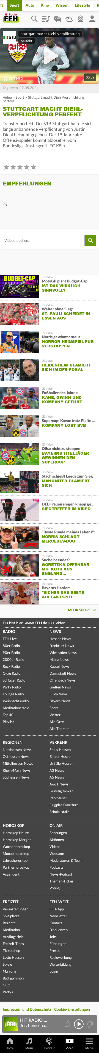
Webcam (80, 17)
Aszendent (11, 874)
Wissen (62, 5)
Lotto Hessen (13, 958)
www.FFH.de (36, 623)
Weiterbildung (61, 964)
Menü (89, 1048)
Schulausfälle (60, 812)
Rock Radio (11, 667)
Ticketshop (11, 951)
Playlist (46, 17)
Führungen (58, 944)
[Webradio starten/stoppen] (79, 1024)
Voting (55, 888)
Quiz (6, 985)
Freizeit (10, 902)
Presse (55, 951)
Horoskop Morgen (17, 840)
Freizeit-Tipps (13, 944)
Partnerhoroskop (16, 867)
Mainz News (59, 660)
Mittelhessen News (18, 764)
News (55, 632)
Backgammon (13, 978)
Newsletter (58, 916)
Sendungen (58, 833)
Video (7, 97)
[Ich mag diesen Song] (68, 1024)
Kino (45, 5)
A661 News (59, 784)
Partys (8, 992)
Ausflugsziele (13, 937)
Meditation (11, 930)
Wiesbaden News (63, 653)
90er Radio (11, 653)
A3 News (57, 770)
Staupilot (57, 17)
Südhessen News (16, 777)
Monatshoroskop (16, 854)
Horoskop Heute (16, 833)
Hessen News (60, 639)
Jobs (53, 937)
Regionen (13, 743)
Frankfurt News (62, 646)
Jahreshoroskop (15, 861)
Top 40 (8, 715)
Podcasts (57, 867)
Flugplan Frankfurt (64, 805)
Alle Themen (59, 729)
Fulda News (59, 694)
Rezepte (9, 923)
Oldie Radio (11, 673)
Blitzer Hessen (61, 757)
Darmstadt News (63, 673)
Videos (55, 847)
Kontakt (56, 923)
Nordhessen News (17, 750)
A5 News (57, 777)
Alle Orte (57, 722)
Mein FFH (92, 17)
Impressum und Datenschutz (27, 1010)
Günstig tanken (61, 791)
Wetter (69, 17)
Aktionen (57, 840)
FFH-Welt (59, 902)
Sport (14, 5)
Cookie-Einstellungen (72, 1010)
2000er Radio (13, 660)
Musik (29, 1048)
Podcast (49, 1048)
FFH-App (57, 909)
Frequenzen (59, 930)
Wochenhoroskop (16, 847)
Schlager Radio (14, 680)
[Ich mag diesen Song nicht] (89, 1024)
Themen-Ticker (61, 881)
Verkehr (58, 743)
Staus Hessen (60, 750)
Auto (30, 5)
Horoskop (13, 826)
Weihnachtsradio (16, 701)
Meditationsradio (16, 708)
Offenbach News (63, 680)
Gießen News (60, 687)
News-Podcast (61, 874)
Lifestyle (82, 5)
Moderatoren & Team (66, 861)
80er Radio (11, 646)
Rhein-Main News (17, 770)
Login (54, 971)
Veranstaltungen (15, 909)
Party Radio (12, 687)
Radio (9, 632)
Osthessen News (16, 757)
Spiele (7, 964)
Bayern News (60, 701)
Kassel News (60, 667)
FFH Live (10, 639)
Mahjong (9, 971)
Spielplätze (11, 916)
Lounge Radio (13, 694)
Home (10, 1048)
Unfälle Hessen (61, 764)
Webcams (57, 854)
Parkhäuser (58, 798)
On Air (56, 826)
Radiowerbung (61, 958)
